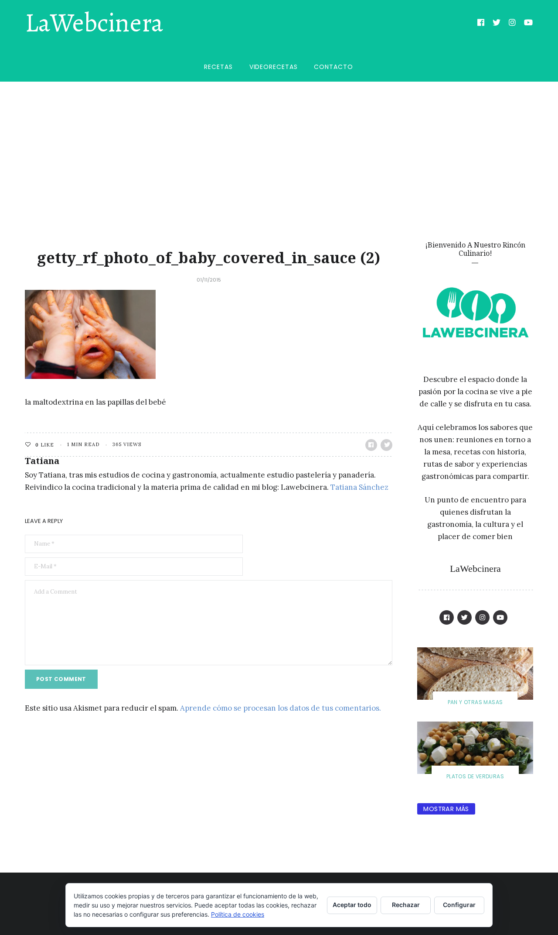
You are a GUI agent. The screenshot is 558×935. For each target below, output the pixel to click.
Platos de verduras (475, 776)
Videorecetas (273, 66)
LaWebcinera (94, 23)
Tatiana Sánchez (359, 487)
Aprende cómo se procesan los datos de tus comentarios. (280, 708)
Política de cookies (237, 914)
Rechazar (406, 904)
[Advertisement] (279, 147)
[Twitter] (497, 24)
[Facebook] (481, 24)
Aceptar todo (352, 904)
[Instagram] (512, 24)
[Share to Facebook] (371, 445)
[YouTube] (528, 24)
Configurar (459, 904)
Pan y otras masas (475, 702)
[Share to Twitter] (386, 445)
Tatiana (42, 461)
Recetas (218, 66)
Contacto (333, 66)
